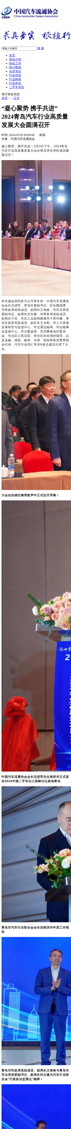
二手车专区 (16, 87)
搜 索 (40, 48)
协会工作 (15, 63)
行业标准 (15, 79)
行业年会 (15, 83)
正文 (16, 98)
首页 (12, 55)
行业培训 (15, 75)
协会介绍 (15, 59)
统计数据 (15, 67)
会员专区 (15, 71)
